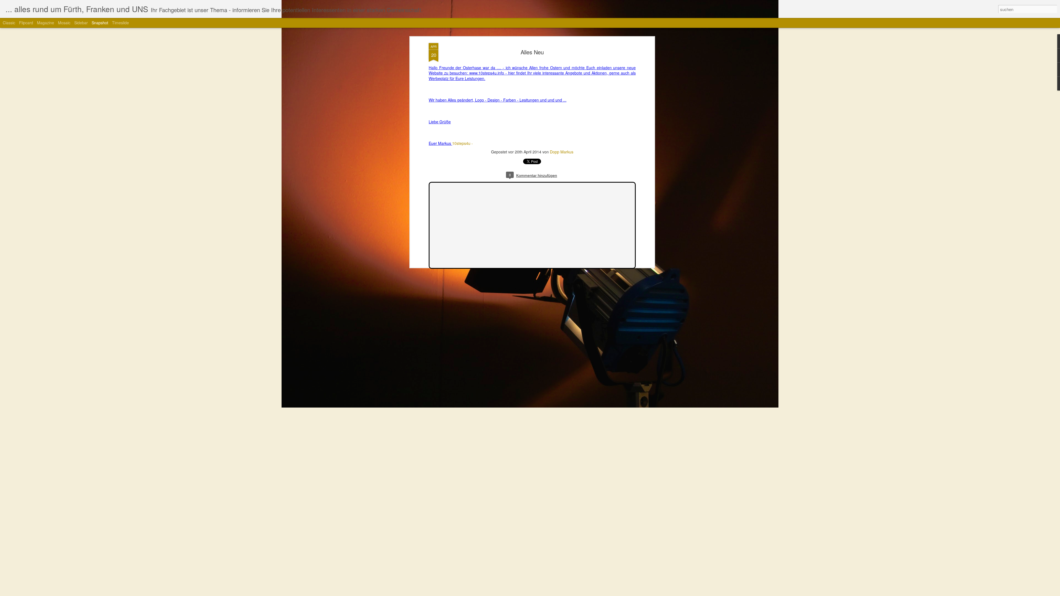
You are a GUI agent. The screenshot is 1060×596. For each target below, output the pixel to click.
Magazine (45, 22)
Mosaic (64, 22)
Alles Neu (532, 52)
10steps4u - (462, 143)
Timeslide (120, 22)
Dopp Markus (561, 152)
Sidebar (81, 22)
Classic (9, 22)
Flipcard (26, 22)
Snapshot (100, 22)
